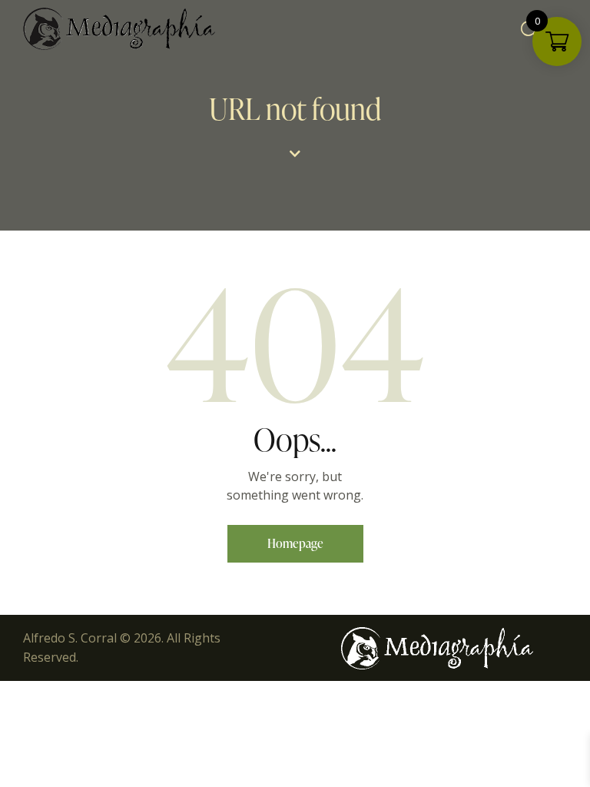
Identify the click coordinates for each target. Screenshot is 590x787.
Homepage (295, 543)
